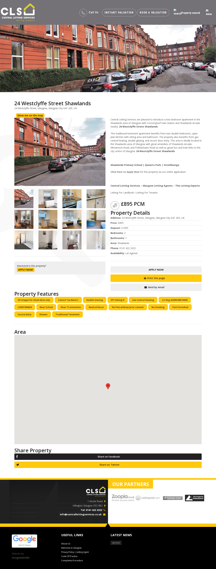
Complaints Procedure (72, 560)
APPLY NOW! (25, 269)
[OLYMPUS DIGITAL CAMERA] (23, 198)
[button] (108, 386)
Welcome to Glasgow (71, 547)
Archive (116, 543)
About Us (65, 543)
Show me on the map (30, 115)
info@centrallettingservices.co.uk (81, 514)
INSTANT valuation (119, 12)
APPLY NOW (156, 269)
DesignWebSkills (21, 557)
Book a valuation (153, 12)
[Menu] (208, 12)
